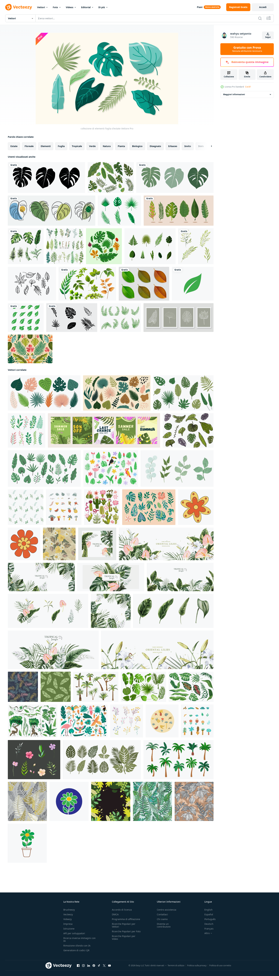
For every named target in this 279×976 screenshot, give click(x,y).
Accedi (262, 7)
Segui (268, 37)
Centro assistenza (166, 909)
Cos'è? (248, 86)
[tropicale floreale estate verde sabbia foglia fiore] (30, 349)
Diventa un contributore (164, 925)
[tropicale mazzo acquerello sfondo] (110, 577)
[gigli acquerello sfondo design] (166, 544)
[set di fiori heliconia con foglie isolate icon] (179, 210)
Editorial (86, 7)
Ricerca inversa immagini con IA (79, 939)
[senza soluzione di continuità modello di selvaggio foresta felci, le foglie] (27, 801)
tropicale (77, 146)
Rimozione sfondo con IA (76, 945)
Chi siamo (162, 919)
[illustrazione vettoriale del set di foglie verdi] (150, 246)
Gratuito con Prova (247, 49)
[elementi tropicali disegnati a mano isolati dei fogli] (111, 177)
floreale (29, 146)
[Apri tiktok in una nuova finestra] (99, 965)
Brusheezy (69, 909)
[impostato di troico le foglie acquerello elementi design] (173, 611)
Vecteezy (68, 914)
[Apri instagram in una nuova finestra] (83, 965)
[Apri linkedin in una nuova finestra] (88, 965)
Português (210, 919)
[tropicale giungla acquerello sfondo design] (97, 544)
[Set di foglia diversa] (87, 284)
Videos (69, 7)
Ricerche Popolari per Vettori (123, 925)
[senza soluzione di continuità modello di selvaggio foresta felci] (152, 801)
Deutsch (208, 923)
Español (208, 914)
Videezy (67, 919)
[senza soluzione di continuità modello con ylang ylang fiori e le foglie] (194, 801)
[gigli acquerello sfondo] (157, 650)
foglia (61, 146)
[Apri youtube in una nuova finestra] (109, 965)
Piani (199, 7)
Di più (101, 7)
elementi (46, 146)
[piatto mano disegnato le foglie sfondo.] (110, 801)
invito (187, 146)
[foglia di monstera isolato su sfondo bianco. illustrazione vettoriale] (46, 177)
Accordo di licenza (122, 909)
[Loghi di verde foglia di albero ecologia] (193, 284)
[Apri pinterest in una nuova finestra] (94, 965)
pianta (121, 146)
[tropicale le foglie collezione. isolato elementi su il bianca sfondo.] (188, 430)
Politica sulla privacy (197, 965)
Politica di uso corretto (220, 965)
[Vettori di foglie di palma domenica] (120, 317)
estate (13, 146)
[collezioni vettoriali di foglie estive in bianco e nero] (71, 317)
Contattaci (162, 914)
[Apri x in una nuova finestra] (104, 965)
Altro (207, 933)
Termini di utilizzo (176, 965)
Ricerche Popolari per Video (123, 937)
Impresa (67, 923)
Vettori (41, 7)
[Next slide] (208, 146)
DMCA (115, 914)
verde (92, 146)
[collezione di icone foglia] (104, 246)
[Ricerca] (260, 18)
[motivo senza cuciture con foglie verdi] (56, 687)
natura (107, 146)
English (208, 909)
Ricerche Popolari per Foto (126, 931)
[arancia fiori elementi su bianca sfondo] (196, 507)
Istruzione (68, 928)
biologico (137, 146)
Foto (55, 7)
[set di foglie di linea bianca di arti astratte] (178, 317)
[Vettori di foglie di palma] (119, 210)
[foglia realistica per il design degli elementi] (144, 284)
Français (209, 928)
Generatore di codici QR (76, 950)
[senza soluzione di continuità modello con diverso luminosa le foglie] (23, 687)
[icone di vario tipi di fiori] (69, 801)
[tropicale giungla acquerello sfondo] (180, 577)
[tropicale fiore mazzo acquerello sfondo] (53, 650)
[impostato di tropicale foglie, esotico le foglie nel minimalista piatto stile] (183, 393)
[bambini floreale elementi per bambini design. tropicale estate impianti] (162, 720)
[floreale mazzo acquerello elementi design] (48, 611)
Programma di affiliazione (126, 919)
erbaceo (172, 146)
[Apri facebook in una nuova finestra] (78, 965)
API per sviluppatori (74, 933)
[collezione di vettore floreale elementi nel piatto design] (126, 720)
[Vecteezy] (18, 7)
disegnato (155, 146)
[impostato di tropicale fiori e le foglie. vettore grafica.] (148, 507)
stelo (201, 146)
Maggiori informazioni (234, 94)
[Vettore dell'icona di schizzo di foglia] (32, 284)
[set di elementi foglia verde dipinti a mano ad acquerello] (196, 246)
